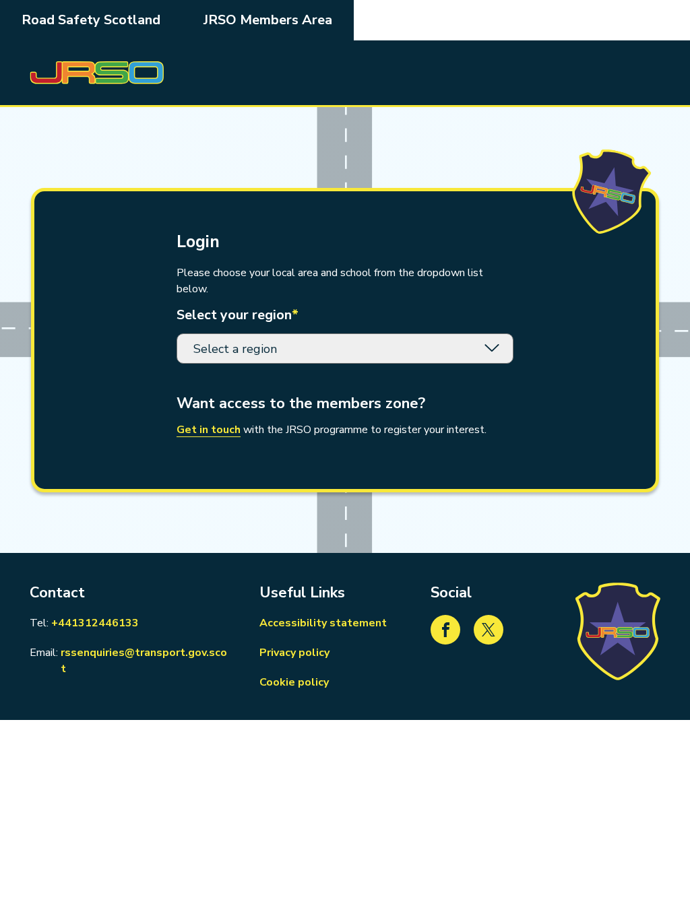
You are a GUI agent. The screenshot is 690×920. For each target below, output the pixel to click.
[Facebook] (445, 630)
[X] (488, 630)
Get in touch (209, 429)
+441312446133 (95, 622)
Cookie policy (294, 682)
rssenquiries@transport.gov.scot (145, 660)
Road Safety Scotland (91, 20)
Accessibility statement (323, 623)
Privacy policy (294, 652)
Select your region (238, 315)
